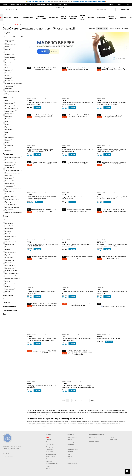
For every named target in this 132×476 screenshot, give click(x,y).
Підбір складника (41, 4)
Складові (6, 216)
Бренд (5, 299)
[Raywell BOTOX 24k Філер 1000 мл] (113, 317)
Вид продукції (8, 41)
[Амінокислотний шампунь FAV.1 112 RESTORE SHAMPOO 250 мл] (78, 128)
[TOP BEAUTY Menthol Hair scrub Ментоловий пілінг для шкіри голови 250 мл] (113, 222)
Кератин (7, 17)
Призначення (8, 154)
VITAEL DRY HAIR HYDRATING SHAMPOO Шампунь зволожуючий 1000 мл (41, 197)
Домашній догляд (73, 17)
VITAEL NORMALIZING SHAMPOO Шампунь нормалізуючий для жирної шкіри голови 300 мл (78, 386)
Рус (112, 4)
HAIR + (65, 4)
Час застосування (10, 310)
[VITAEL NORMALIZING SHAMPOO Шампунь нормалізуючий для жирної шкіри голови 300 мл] (78, 364)
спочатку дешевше (114, 28)
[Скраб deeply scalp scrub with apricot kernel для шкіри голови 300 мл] (78, 81)
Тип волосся (8, 97)
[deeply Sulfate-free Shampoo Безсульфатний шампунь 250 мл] (78, 175)
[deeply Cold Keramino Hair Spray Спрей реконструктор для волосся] (43, 128)
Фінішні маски (63, 17)
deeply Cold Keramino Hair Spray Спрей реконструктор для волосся (40, 150)
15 (45, 98)
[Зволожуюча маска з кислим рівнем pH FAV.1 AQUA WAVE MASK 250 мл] (113, 175)
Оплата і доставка (14, 4)
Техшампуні (53, 17)
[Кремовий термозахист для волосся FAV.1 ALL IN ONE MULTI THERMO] (43, 222)
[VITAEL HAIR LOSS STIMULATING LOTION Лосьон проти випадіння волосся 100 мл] (43, 317)
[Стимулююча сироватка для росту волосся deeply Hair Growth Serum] (113, 128)
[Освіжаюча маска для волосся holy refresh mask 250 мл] (43, 270)
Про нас (5, 4)
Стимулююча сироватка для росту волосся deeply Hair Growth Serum (111, 150)
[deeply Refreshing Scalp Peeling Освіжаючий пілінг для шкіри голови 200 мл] (113, 81)
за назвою (125, 28)
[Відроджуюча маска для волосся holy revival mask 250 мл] (113, 270)
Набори (123, 17)
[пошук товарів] (114, 9)
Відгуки (60, 4)
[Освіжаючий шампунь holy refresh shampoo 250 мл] (78, 270)
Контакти (49, 4)
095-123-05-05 (11, 10)
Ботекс (16, 17)
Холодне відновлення (41, 17)
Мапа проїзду (113, 439)
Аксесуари (101, 17)
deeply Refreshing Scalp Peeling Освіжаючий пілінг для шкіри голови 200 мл (111, 103)
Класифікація (8, 295)
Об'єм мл (6, 303)
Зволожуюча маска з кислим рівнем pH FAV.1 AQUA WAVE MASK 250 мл (112, 197)
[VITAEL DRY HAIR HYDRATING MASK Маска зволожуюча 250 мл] (43, 81)
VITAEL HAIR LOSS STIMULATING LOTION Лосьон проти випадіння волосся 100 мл (41, 339)
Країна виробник (9, 306)
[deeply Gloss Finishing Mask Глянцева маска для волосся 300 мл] (78, 222)
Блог (55, 4)
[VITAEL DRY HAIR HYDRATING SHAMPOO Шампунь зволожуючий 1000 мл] (43, 175)
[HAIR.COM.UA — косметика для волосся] (12, 438)
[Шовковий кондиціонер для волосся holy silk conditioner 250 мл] (78, 317)
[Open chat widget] (127, 471)
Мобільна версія (9, 456)
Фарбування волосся (112, 17)
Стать (5, 314)
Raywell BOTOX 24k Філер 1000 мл (108, 338)
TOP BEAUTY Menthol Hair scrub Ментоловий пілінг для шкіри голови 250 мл (112, 245)
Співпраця (32, 4)
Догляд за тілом (82, 17)
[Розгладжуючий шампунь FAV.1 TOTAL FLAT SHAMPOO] (43, 364)
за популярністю (102, 28)
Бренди (48, 468)
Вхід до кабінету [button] (72, 437)
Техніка (91, 17)
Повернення (23, 4)
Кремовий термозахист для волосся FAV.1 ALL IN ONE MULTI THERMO (42, 245)
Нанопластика (27, 17)
